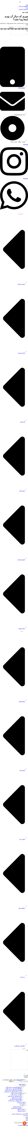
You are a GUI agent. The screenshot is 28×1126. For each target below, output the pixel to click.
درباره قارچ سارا (17, 1106)
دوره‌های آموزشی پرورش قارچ (14, 1087)
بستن (26, 1116)
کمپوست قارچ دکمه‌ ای (16, 1099)
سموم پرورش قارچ (17, 1097)
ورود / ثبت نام (21, 1111)
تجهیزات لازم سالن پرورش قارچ (13, 1090)
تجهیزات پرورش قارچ (16, 1094)
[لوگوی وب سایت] (22, 7)
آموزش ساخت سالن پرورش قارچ (13, 1091)
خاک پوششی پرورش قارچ (15, 1100)
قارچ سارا (19, 1079)
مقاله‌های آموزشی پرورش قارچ (14, 1088)
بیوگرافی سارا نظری (16, 1108)
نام (27, 1075)
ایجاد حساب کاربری (23, 1125)
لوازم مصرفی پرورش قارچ (15, 1096)
